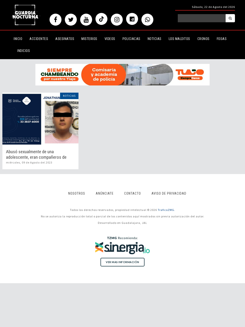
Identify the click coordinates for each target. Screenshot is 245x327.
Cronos (203, 39)
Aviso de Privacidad (168, 193)
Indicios (23, 51)
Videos (110, 39)
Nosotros (76, 193)
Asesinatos (64, 39)
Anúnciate (105, 193)
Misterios (89, 39)
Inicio (18, 39)
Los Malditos (179, 39)
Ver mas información (122, 262)
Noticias (154, 39)
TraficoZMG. (166, 210)
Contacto (132, 193)
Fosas (222, 39)
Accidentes (38, 39)
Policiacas (131, 39)
